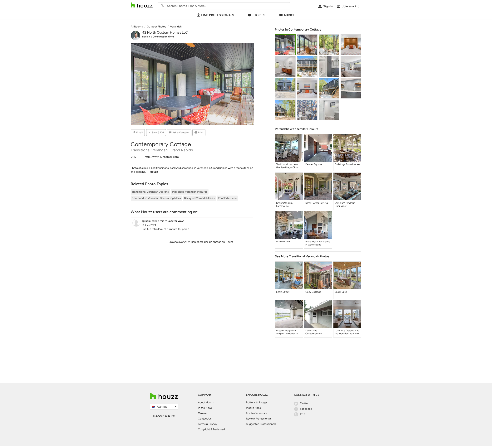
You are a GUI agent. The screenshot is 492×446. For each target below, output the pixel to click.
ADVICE (289, 15)
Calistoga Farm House (347, 164)
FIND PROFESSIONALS (217, 15)
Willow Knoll (283, 241)
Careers (203, 413)
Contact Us (205, 418)
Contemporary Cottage (304, 29)
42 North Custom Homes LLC (165, 32)
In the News (205, 408)
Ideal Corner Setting (316, 202)
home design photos (208, 242)
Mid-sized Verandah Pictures (189, 191)
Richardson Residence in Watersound (317, 243)
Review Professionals (259, 418)
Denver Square (313, 164)
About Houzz (206, 402)
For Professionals (256, 413)
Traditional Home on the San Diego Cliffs (287, 166)
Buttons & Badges (257, 402)
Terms (202, 424)
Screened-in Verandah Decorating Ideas (156, 198)
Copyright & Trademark (212, 429)
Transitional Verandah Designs (150, 191)
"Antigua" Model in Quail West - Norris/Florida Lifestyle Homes (345, 204)
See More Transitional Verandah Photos (302, 256)
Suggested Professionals (261, 424)
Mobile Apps (253, 408)
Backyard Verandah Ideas (199, 198)
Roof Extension (227, 198)
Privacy (213, 424)
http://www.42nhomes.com (162, 156)
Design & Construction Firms (158, 36)
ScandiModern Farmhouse (284, 204)
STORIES (259, 15)
